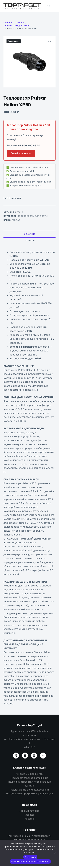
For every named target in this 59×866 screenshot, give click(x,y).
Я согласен (30, 857)
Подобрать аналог (21, 153)
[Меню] (54, 6)
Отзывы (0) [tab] (29, 240)
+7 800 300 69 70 (29, 145)
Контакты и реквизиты (29, 773)
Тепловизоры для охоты (33, 216)
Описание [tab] (29, 234)
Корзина (29, 818)
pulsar (16, 220)
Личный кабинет (29, 810)
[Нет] (55, 852)
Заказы (29, 814)
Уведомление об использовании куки (30, 861)
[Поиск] (49, 6)
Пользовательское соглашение (29, 777)
